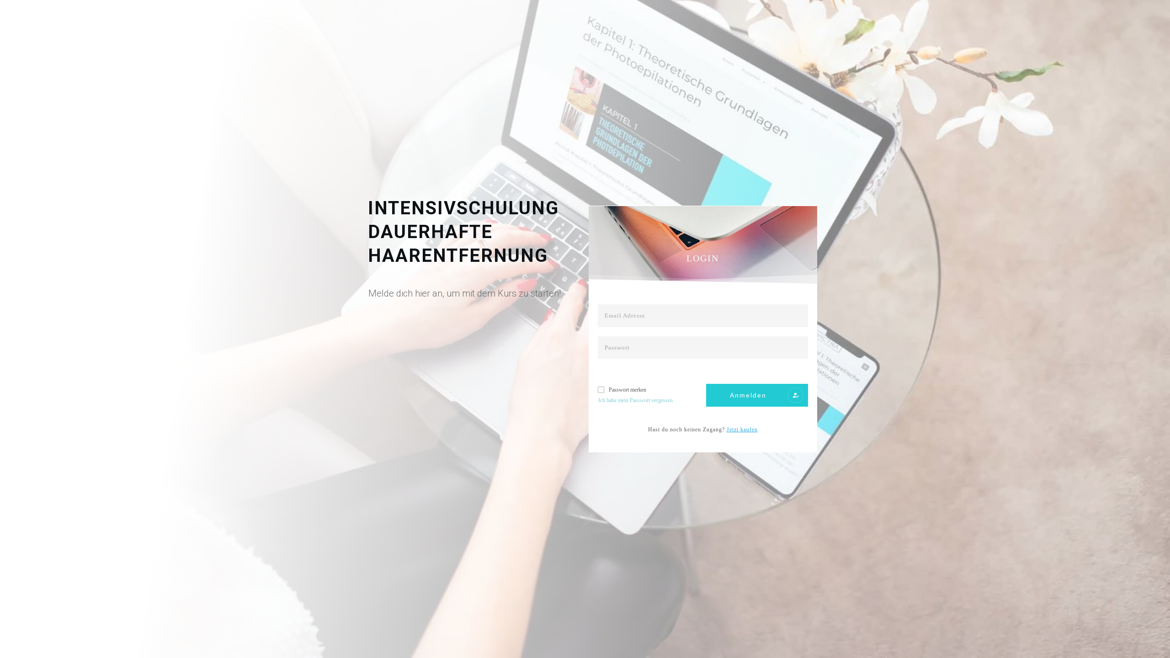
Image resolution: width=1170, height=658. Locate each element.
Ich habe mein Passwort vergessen (635, 400)
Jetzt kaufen (742, 429)
